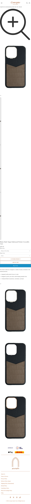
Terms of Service (4, 476)
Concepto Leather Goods (13, 500)
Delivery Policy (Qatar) (6, 481)
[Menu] (1, 3)
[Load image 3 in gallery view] (0, 216)
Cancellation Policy (5, 488)
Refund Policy (4, 485)
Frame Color (2, 253)
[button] (27, 3)
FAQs (2, 493)
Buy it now (15, 265)
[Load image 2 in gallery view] (0, 168)
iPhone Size (2, 248)
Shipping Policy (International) (7, 483)
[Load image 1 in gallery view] (0, 121)
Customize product (15, 259)
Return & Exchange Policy (6, 490)
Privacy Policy (4, 478)
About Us (3, 474)
